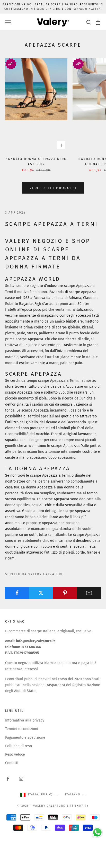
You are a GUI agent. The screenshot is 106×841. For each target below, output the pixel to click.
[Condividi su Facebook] (17, 592)
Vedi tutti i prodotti (53, 188)
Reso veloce (15, 754)
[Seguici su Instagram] (21, 778)
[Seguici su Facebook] (7, 778)
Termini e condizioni (21, 729)
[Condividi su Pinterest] (65, 592)
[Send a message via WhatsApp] (97, 832)
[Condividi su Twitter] (41, 592)
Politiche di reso (18, 746)
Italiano (73, 794)
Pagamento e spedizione (25, 737)
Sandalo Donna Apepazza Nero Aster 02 (36, 161)
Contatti (11, 763)
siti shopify (78, 805)
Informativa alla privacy (24, 720)
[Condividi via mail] (89, 592)
